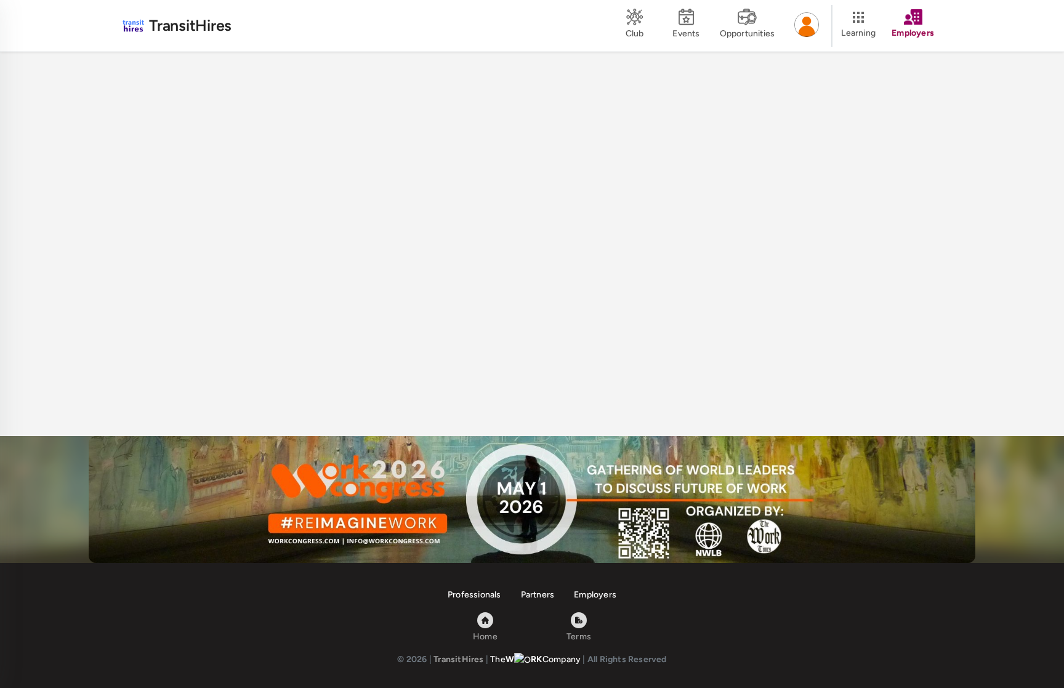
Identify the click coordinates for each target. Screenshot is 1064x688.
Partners (538, 594)
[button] (806, 26)
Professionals (474, 594)
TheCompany (535, 659)
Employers (595, 594)
